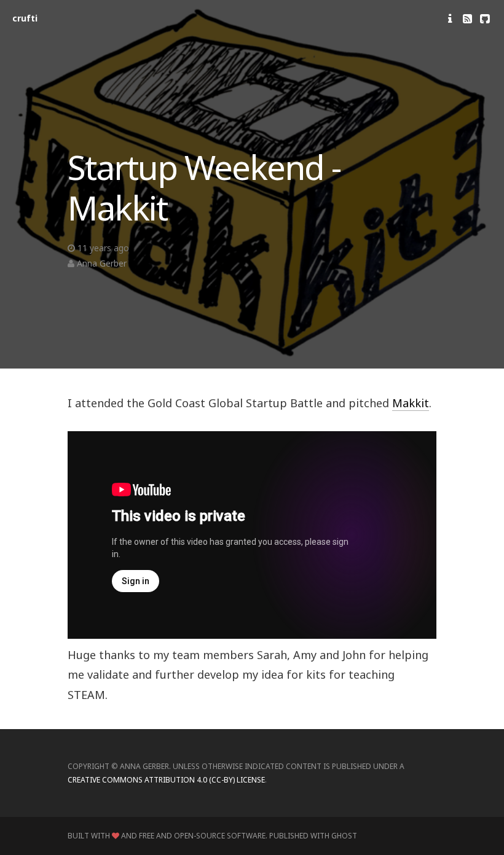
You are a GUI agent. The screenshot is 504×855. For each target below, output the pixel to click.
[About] (450, 18)
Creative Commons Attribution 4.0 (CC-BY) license (166, 780)
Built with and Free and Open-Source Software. (167, 835)
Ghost (344, 835)
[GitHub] (485, 18)
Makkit (410, 403)
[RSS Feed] (467, 18)
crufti (24, 18)
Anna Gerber (102, 263)
